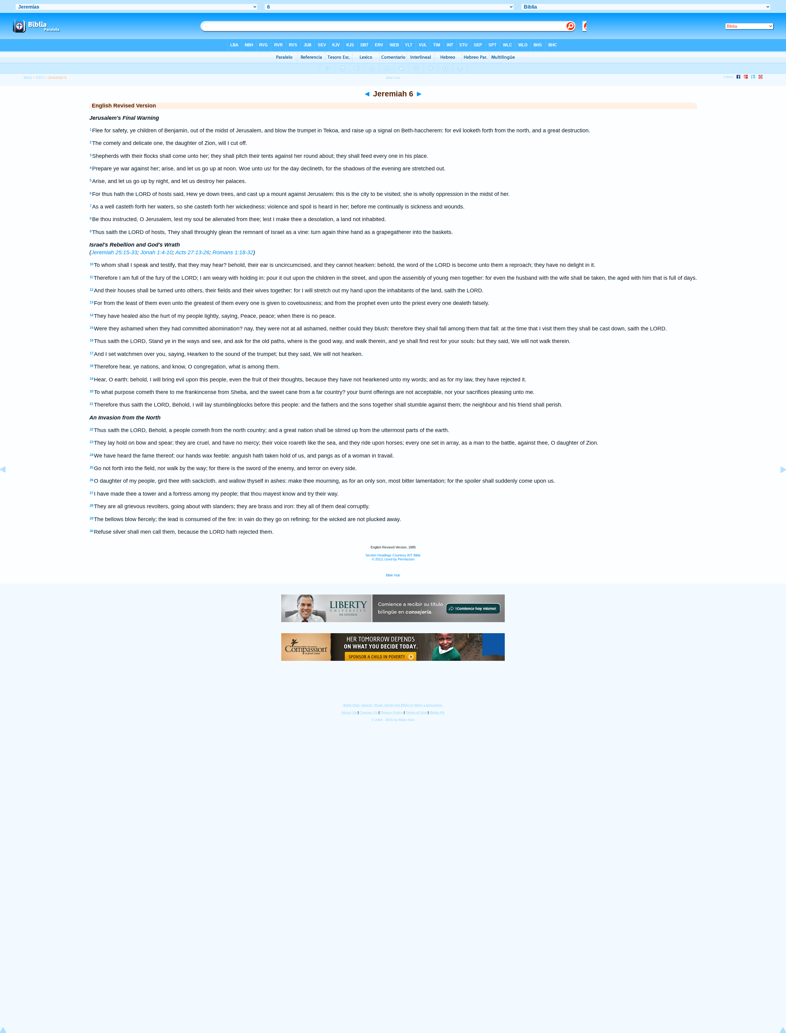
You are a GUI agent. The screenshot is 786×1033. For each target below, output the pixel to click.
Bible (28, 78)
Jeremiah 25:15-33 (114, 252)
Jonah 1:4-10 (156, 252)
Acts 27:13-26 (192, 252)
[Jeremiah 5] (7, 483)
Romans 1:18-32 (232, 252)
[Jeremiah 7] (778, 483)
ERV (40, 78)
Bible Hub (393, 575)
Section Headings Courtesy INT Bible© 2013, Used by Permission (393, 557)
